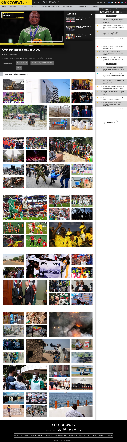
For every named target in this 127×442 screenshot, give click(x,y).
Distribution (73, 435)
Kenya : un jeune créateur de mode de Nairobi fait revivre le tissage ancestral (113, 21)
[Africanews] (12, 2)
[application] (32, 28)
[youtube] (59, 430)
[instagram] (80, 430)
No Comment (68, 6)
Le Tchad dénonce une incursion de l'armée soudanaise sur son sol (113, 98)
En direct (107, 9)
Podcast (95, 6)
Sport (24, 6)
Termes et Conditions (37, 435)
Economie (14, 6)
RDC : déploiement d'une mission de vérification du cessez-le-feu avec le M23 (113, 69)
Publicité (82, 435)
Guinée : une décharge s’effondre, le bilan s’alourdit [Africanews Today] (113, 87)
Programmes (82, 6)
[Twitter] (64, 430)
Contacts (49, 435)
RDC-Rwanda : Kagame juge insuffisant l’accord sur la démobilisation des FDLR (111, 33)
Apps (94, 435)
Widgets (101, 435)
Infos (4, 6)
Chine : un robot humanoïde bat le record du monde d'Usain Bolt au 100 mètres (113, 75)
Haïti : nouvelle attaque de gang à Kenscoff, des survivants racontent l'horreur (113, 53)
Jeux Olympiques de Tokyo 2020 (42, 63)
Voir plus (111, 123)
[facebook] (75, 430)
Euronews (110, 435)
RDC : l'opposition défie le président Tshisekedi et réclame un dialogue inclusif (113, 59)
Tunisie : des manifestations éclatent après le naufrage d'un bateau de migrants (113, 93)
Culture (34, 6)
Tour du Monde (22, 63)
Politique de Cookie (60, 435)
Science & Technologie (50, 6)
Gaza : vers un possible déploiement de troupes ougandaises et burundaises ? (113, 82)
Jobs (89, 435)
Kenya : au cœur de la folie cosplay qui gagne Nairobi (113, 47)
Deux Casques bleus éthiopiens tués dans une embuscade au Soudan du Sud (113, 27)
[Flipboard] (70, 430)
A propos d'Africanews (21, 435)
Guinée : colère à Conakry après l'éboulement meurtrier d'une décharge (112, 104)
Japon (19, 68)
